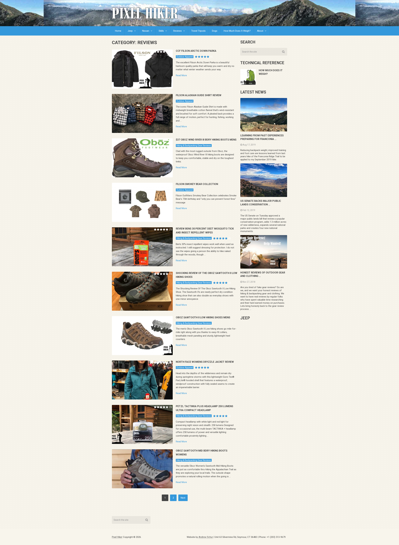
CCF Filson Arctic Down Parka (196, 50)
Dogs (214, 30)
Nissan (145, 30)
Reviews (177, 30)
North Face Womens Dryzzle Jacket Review (205, 361)
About (260, 30)
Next (183, 497)
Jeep (130, 30)
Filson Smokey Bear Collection (197, 184)
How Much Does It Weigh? (237, 30)
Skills (161, 30)
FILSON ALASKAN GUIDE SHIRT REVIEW (198, 95)
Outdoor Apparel (184, 56)
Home (118, 30)
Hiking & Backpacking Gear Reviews (193, 145)
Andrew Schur (206, 537)
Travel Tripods (198, 30)
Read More (181, 75)
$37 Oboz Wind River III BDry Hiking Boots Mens (206, 139)
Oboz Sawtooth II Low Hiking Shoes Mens (203, 317)
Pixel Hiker (117, 537)
